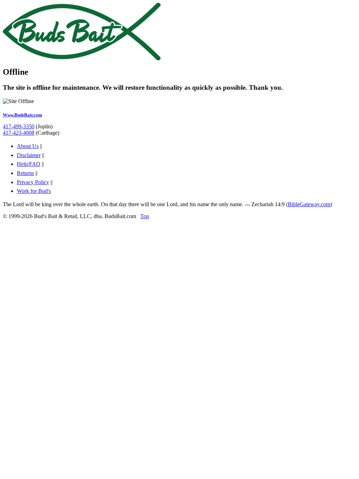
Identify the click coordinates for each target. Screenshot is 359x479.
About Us (28, 146)
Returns (25, 173)
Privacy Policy (33, 182)
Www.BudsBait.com (22, 114)
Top (144, 216)
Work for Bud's (34, 191)
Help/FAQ (28, 164)
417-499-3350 (18, 126)
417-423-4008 (18, 133)
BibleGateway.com (309, 204)
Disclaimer (29, 155)
